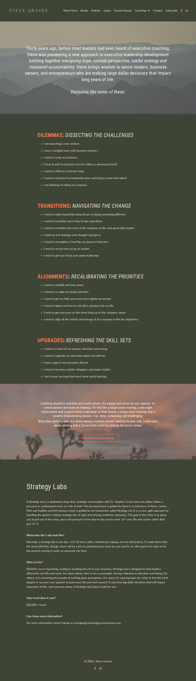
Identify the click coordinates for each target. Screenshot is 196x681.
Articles (96, 10)
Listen (107, 10)
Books (84, 10)
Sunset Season (123, 10)
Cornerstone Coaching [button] (98, 438)
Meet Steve (70, 10)
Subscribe (171, 10)
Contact (157, 10)
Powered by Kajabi (98, 673)
